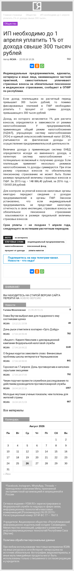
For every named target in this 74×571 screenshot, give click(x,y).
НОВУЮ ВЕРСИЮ (30, 298)
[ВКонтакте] (32, 66)
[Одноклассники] (37, 66)
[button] (68, 6)
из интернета (21, 238)
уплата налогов (36, 250)
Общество (10, 23)
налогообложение (14, 246)
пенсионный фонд (36, 246)
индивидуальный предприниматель (46, 242)
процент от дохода (15, 250)
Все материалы (13, 410)
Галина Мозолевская (14, 310)
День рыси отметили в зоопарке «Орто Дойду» (31, 329)
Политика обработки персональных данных (29, 540)
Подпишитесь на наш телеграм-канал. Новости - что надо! (33, 259)
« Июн (7, 473)
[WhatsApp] (42, 66)
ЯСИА (13, 59)
